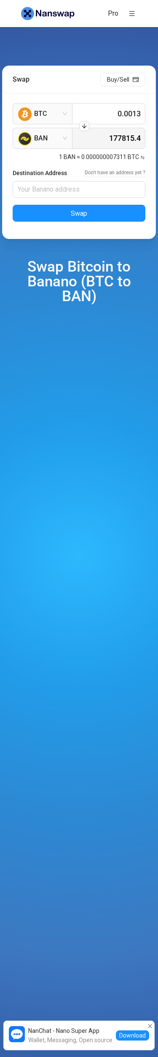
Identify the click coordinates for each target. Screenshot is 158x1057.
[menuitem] (113, 13)
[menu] (106, 13)
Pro (113, 13)
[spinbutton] (108, 114)
